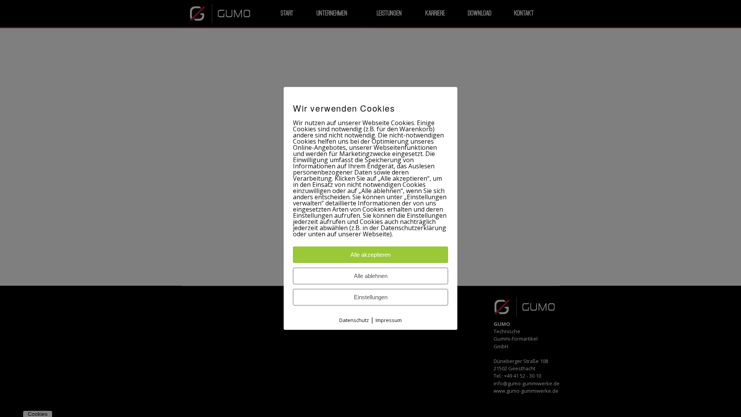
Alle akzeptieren (370, 255)
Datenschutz (354, 320)
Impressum (389, 320)
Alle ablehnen (370, 276)
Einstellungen (370, 297)
